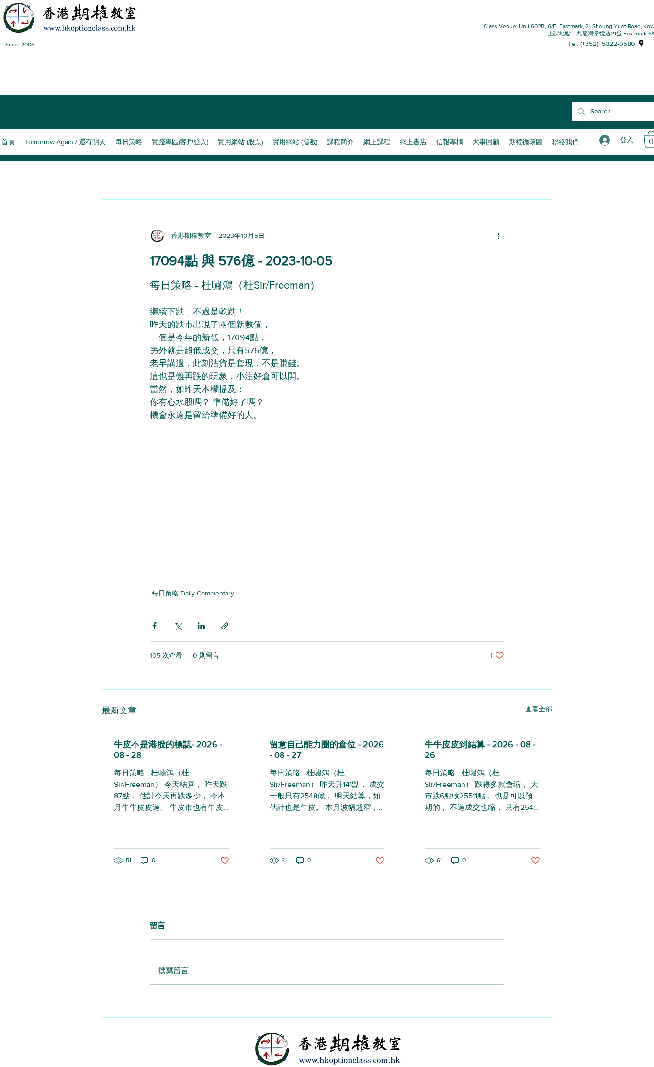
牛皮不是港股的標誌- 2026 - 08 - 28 (168, 750)
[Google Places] (641, 43)
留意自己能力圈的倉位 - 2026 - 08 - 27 (327, 750)
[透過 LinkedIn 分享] (201, 625)
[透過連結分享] (224, 625)
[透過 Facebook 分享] (154, 625)
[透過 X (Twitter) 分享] (177, 625)
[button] (340, 142)
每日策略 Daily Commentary (193, 593)
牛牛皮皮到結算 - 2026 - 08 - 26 (480, 750)
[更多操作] (498, 236)
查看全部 (538, 709)
